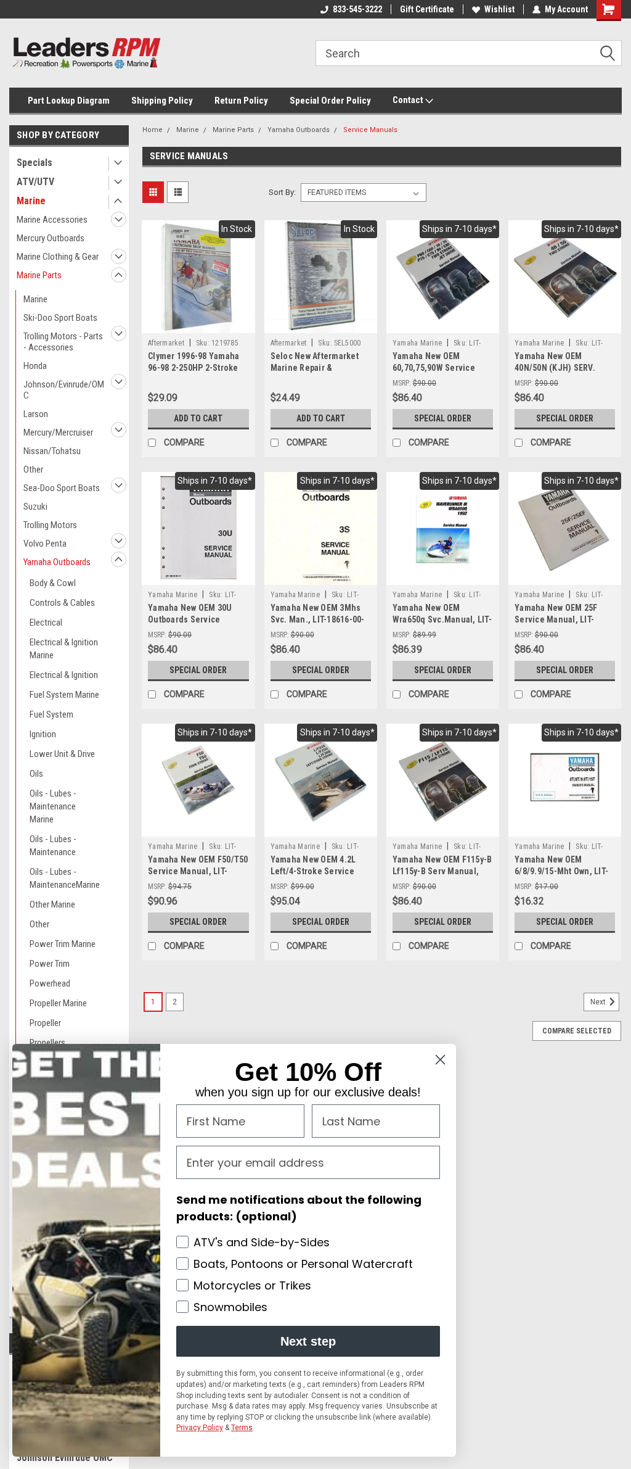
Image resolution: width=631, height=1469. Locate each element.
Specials (34, 162)
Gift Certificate (427, 9)
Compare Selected (576, 1031)
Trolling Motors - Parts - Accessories (63, 342)
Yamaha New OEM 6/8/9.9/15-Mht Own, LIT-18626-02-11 (561, 871)
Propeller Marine (58, 1003)
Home (152, 130)
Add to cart (198, 418)
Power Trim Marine (63, 944)
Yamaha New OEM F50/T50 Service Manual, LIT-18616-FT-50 (198, 871)
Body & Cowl (53, 583)
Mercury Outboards (50, 238)
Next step (308, 1341)
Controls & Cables (62, 602)
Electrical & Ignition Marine (64, 649)
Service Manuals (370, 130)
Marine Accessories (52, 219)
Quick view (198, 324)
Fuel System (51, 714)
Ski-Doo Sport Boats (60, 317)
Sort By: (282, 192)
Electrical (46, 622)
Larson (35, 414)
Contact (409, 100)
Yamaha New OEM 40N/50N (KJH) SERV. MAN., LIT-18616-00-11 (557, 367)
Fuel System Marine (64, 694)
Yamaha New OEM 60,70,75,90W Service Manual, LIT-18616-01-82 (440, 367)
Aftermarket (166, 343)
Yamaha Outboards (57, 562)
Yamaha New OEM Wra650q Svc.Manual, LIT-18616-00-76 (442, 619)
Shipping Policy (162, 100)
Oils (36, 773)
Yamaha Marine (417, 343)
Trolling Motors (50, 525)
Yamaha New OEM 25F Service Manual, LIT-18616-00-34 (556, 619)
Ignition (43, 734)
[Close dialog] (440, 1059)
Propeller (45, 1022)
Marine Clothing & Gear (58, 256)
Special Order (442, 418)
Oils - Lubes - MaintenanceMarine (65, 878)
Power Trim (50, 963)
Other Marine (52, 904)
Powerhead (50, 983)
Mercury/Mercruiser (58, 432)
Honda (35, 365)
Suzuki (35, 506)
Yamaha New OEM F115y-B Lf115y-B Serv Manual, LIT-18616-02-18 (442, 871)
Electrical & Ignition (64, 675)
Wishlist (499, 9)
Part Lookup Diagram (69, 100)
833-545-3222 (357, 9)
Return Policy (241, 100)
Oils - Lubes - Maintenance (53, 846)
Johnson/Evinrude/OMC (63, 390)
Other (33, 469)
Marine (31, 201)
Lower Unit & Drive (62, 753)
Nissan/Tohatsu (52, 451)
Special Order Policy (330, 100)
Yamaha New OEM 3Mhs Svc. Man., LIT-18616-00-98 (318, 619)
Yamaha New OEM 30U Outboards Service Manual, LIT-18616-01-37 (195, 619)
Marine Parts (39, 275)
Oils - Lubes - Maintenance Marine (53, 806)
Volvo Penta (45, 543)
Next (599, 1002)
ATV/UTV (35, 182)
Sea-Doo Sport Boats (61, 488)
